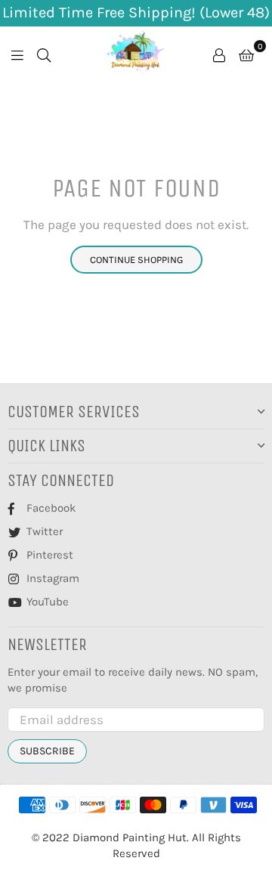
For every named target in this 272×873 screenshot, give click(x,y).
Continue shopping (136, 259)
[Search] (43, 53)
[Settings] (219, 53)
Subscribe (47, 751)
